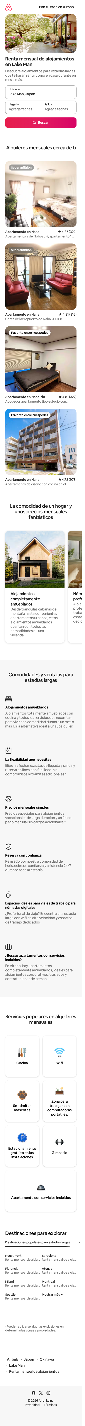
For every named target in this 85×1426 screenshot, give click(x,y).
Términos (50, 1405)
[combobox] (41, 94)
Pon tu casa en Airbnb (56, 7)
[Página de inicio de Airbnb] (8, 7)
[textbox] (23, 109)
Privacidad (32, 1405)
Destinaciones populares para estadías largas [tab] (37, 1242)
